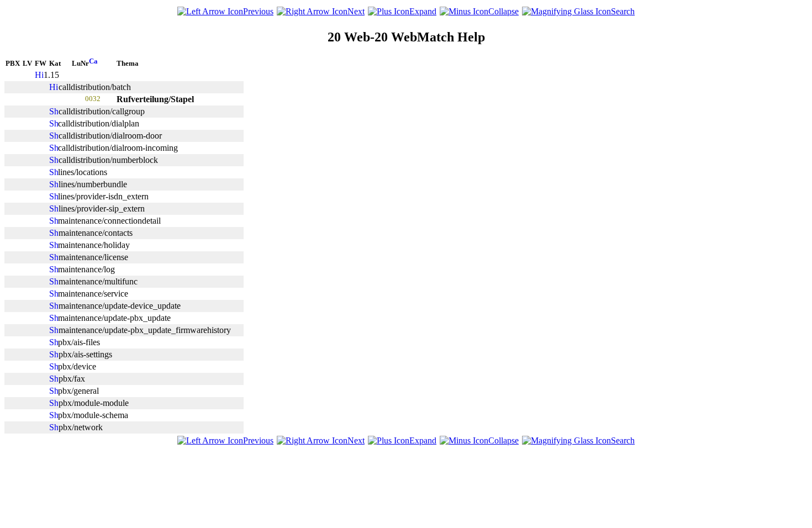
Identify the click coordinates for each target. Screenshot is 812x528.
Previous (258, 11)
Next (356, 11)
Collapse (503, 11)
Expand (422, 11)
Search (623, 11)
